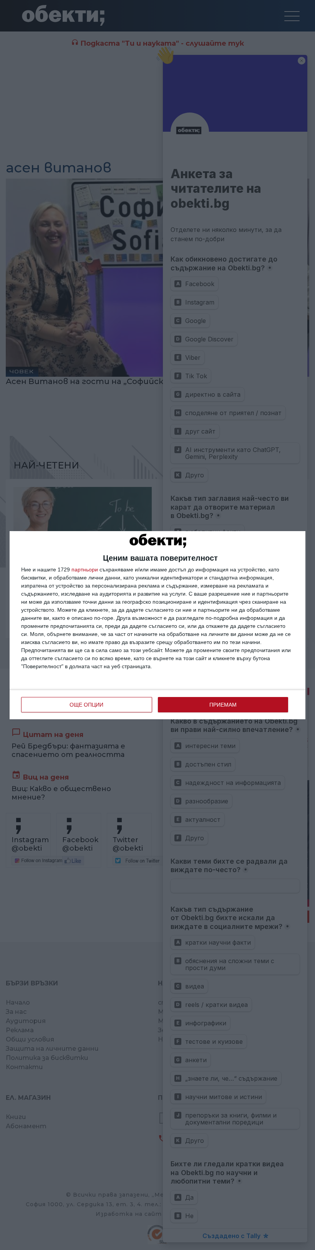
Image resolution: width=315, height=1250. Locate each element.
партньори (84, 569)
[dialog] (157, 625)
